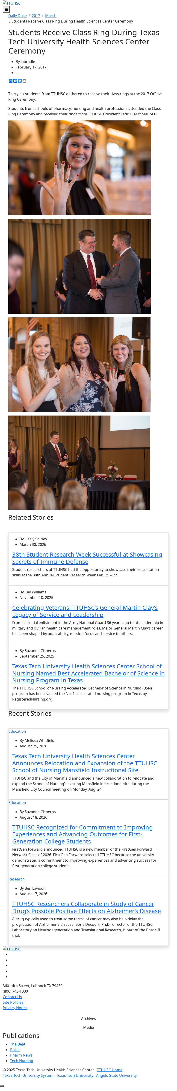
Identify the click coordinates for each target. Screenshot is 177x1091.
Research (17, 879)
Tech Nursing (21, 1060)
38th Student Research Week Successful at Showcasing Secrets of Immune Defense (87, 557)
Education (17, 731)
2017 (36, 15)
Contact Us (12, 996)
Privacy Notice (15, 1007)
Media (88, 1027)
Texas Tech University (74, 1075)
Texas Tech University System (28, 1075)
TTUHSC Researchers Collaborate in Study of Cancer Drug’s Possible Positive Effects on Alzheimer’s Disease (86, 907)
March (50, 15)
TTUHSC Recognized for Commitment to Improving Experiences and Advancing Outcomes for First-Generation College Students (82, 834)
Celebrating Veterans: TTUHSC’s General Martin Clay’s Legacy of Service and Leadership (85, 611)
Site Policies (13, 1002)
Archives (88, 1018)
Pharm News (21, 1055)
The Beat (17, 1044)
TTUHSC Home (109, 1069)
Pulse (15, 1049)
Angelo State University (116, 1075)
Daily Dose (17, 15)
